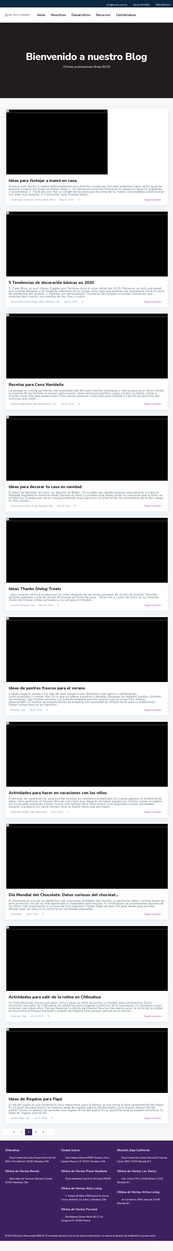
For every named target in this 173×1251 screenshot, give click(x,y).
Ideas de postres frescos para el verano (47, 688)
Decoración (16, 301)
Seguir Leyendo (152, 199)
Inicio (41, 15)
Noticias (50, 301)
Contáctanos (126, 15)
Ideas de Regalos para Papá (35, 1099)
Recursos (103, 15)
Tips (57, 301)
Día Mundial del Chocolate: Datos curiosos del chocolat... (63, 895)
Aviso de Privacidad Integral (150, 1245)
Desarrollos (80, 15)
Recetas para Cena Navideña (36, 384)
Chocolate (16, 914)
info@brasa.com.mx (116, 4)
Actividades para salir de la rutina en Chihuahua (55, 997)
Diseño (27, 301)
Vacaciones (41, 812)
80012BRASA (163, 4)
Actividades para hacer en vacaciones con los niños (58, 792)
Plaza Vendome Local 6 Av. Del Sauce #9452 (88, 1178)
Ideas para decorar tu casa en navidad (45, 486)
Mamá (52, 199)
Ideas (45, 199)
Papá (21, 1118)
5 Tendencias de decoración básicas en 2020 (51, 282)
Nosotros (58, 15)
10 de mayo (17, 199)
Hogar (35, 301)
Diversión (29, 199)
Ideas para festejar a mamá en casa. (43, 180)
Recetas (46, 404)
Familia (38, 199)
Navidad (37, 404)
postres (15, 605)
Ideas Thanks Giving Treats (35, 588)
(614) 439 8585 (141, 4)
